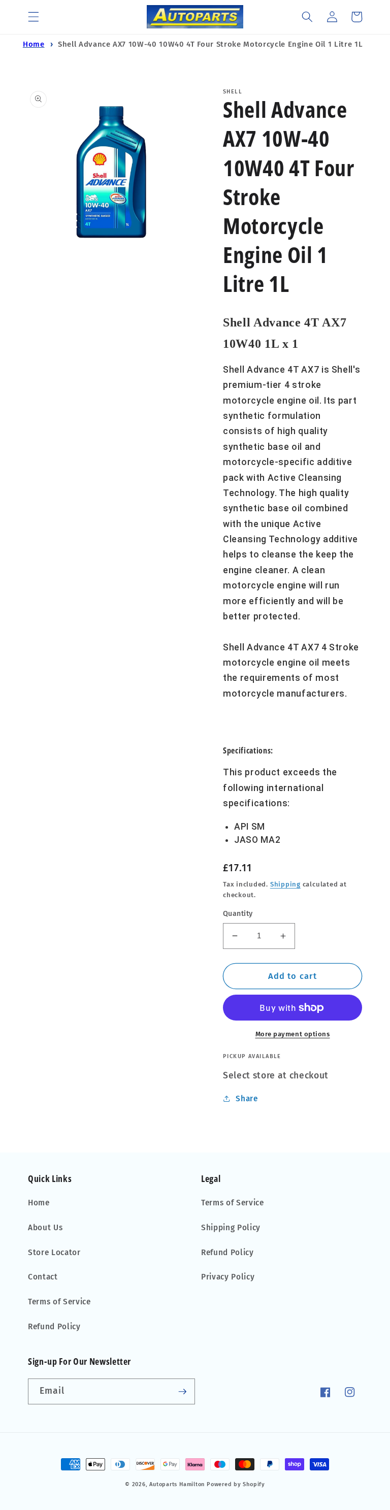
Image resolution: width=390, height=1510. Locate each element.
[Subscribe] (182, 1391)
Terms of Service (59, 1301)
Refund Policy (54, 1326)
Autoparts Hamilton (177, 1484)
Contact (43, 1277)
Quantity (238, 913)
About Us (45, 1227)
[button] (33, 17)
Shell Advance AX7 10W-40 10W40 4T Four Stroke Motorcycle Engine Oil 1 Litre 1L (210, 44)
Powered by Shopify (236, 1484)
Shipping (285, 884)
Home (34, 44)
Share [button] (246, 1098)
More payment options (292, 1034)
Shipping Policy (231, 1227)
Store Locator (54, 1252)
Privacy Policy (227, 1277)
